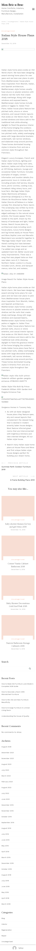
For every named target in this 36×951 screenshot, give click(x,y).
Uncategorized (8, 31)
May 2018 (5, 892)
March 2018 (6, 904)
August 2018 (6, 875)
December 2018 (8, 863)
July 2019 (5, 834)
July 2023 (5, 770)
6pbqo (21, 948)
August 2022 (6, 787)
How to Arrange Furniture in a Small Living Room (16, 709)
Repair (4, 936)
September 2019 (8, 822)
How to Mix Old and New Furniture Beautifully (15, 701)
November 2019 (8, 811)
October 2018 (7, 869)
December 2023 (8, 753)
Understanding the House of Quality (15, 716)
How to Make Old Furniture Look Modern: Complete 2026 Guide (18, 685)
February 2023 (7, 782)
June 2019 (5, 840)
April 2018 (5, 898)
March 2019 (6, 857)
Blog (3, 918)
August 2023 (6, 764)
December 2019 (8, 805)
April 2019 (5, 852)
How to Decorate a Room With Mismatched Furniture (13, 693)
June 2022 (6, 799)
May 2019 (5, 846)
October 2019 (7, 817)
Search (5, 662)
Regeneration (7, 930)
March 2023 (6, 776)
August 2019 (6, 828)
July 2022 (5, 793)
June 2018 (5, 886)
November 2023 (8, 758)
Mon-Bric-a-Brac (12, 5)
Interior (4, 924)
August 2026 (6, 747)
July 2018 (5, 881)
